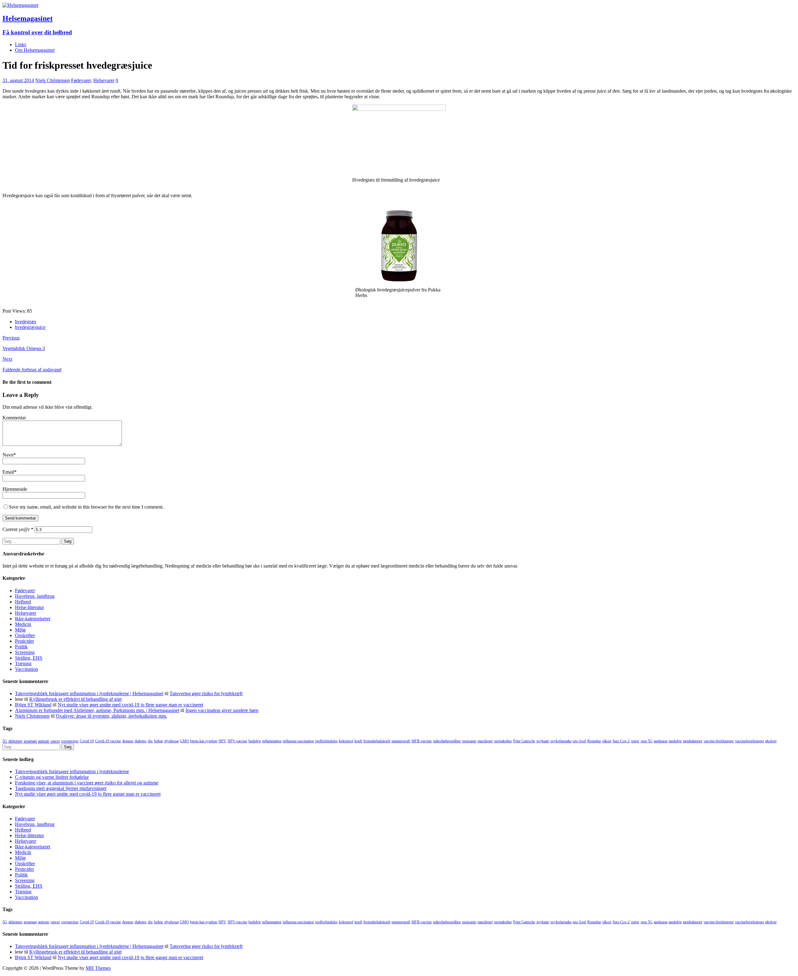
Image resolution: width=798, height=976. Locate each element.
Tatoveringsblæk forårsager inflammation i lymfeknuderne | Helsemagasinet (89, 693)
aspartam (30, 741)
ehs (150, 741)
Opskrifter (25, 635)
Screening (25, 652)
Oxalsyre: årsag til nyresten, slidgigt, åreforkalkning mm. (111, 716)
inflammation (271, 741)
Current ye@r (17, 529)
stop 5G (646, 741)
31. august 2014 (18, 80)
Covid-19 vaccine (108, 741)
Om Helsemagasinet (35, 50)
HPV (222, 741)
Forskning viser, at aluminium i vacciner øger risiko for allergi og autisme (86, 782)
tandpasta (660, 741)
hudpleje (254, 741)
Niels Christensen (52, 80)
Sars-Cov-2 (621, 741)
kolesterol (346, 741)
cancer (55, 741)
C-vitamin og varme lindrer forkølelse (52, 777)
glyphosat (171, 741)
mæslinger (485, 741)
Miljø (20, 629)
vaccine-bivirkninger (719, 741)
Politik (21, 646)
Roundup (594, 741)
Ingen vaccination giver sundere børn (221, 710)
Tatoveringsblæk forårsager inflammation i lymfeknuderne (72, 771)
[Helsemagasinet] (20, 5)
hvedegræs (25, 321)
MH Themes (98, 968)
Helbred (23, 601)
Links (20, 44)
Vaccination (26, 669)
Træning (23, 663)
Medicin (23, 624)
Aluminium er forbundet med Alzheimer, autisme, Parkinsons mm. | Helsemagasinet (97, 710)
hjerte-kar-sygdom (203, 741)
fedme (158, 741)
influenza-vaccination (298, 741)
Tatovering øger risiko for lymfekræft (206, 693)
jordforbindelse (326, 741)
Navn (7, 454)
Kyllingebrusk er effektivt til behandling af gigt (75, 699)
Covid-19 (87, 741)
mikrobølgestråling (447, 741)
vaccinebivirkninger (749, 741)
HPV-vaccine (237, 741)
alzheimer (15, 741)
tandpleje (675, 741)
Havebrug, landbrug (35, 596)
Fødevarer (81, 80)
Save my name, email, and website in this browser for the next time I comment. (86, 507)
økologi (770, 741)
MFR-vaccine (421, 741)
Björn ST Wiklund (33, 704)
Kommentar (14, 417)
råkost (606, 741)
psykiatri (542, 741)
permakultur (503, 741)
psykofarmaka (560, 741)
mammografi (401, 741)
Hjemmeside (14, 489)
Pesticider (24, 641)
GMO (184, 741)
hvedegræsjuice (30, 327)
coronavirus (70, 741)
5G (4, 741)
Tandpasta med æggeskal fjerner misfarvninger (61, 788)
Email (8, 472)
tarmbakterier (692, 741)
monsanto (469, 741)
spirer (635, 741)
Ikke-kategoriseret (32, 618)
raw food (579, 741)
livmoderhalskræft (376, 741)
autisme (43, 741)
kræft (358, 741)
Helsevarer (103, 80)
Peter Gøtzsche (524, 741)
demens (127, 741)
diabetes (141, 741)
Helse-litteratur (29, 607)
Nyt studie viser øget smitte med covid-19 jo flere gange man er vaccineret (130, 704)
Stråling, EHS (28, 658)
